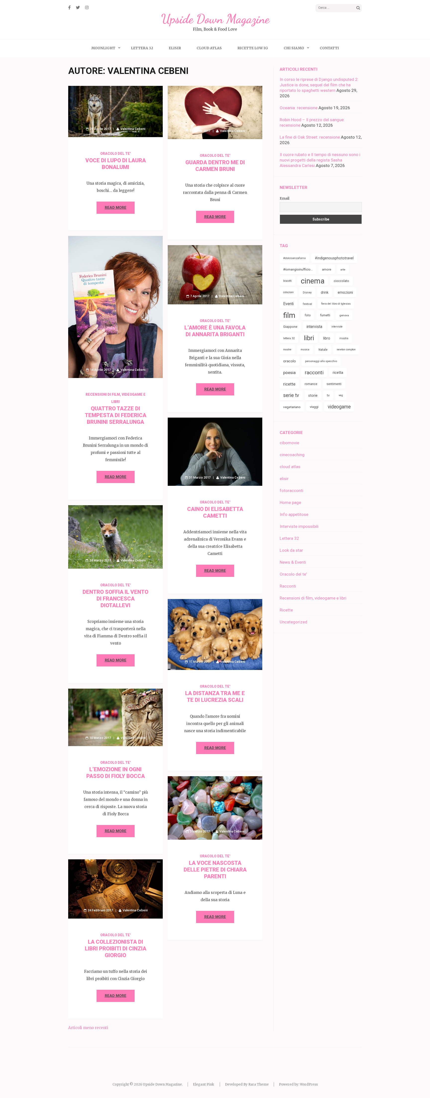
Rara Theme (258, 1084)
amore (326, 269)
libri (309, 338)
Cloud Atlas (209, 48)
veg (341, 395)
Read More (115, 207)
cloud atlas (290, 466)
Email (284, 198)
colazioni (288, 292)
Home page (290, 502)
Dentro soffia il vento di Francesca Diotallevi (115, 598)
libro (326, 338)
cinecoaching (292, 454)
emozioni (345, 292)
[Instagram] (87, 7)
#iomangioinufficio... (298, 269)
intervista (314, 326)
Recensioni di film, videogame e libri (313, 598)
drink (324, 292)
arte (342, 269)
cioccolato (341, 281)
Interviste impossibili (299, 526)
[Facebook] (69, 7)
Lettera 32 (142, 48)
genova (344, 315)
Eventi (288, 303)
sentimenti (333, 384)
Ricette (286, 609)
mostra (343, 338)
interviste (337, 326)
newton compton (346, 349)
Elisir (175, 48)
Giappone (290, 327)
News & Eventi (293, 562)
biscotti (287, 280)
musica (305, 349)
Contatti (329, 48)
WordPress (309, 1084)
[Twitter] (78, 7)
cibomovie (289, 442)
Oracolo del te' (115, 154)
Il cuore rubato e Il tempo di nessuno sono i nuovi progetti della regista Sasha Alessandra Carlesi (320, 160)
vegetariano (292, 407)
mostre (287, 349)
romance (311, 384)
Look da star (291, 550)
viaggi (314, 407)
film (289, 315)
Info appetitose (294, 514)
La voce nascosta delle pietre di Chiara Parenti (215, 869)
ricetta (338, 372)
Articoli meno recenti (88, 1027)
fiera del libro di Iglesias (336, 303)
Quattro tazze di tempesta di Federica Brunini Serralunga (115, 415)
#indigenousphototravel (334, 258)
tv (328, 395)
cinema (312, 281)
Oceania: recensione (299, 107)
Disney (307, 292)
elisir (284, 478)
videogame (339, 407)
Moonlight (103, 48)
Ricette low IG (252, 48)
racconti (314, 373)
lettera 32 (289, 338)
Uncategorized (293, 621)
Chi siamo (294, 48)
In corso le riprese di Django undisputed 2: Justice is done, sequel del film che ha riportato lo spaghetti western (319, 85)
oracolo (289, 361)
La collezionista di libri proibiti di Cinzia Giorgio (115, 948)
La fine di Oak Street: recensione (310, 137)
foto (308, 315)
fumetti (325, 315)
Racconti (288, 586)
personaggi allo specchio (321, 361)
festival (307, 304)
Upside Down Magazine (215, 19)
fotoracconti (291, 490)
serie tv (291, 395)
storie (313, 395)
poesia (289, 372)
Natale (323, 349)
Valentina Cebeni (132, 129)
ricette (289, 384)
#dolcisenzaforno (294, 258)
